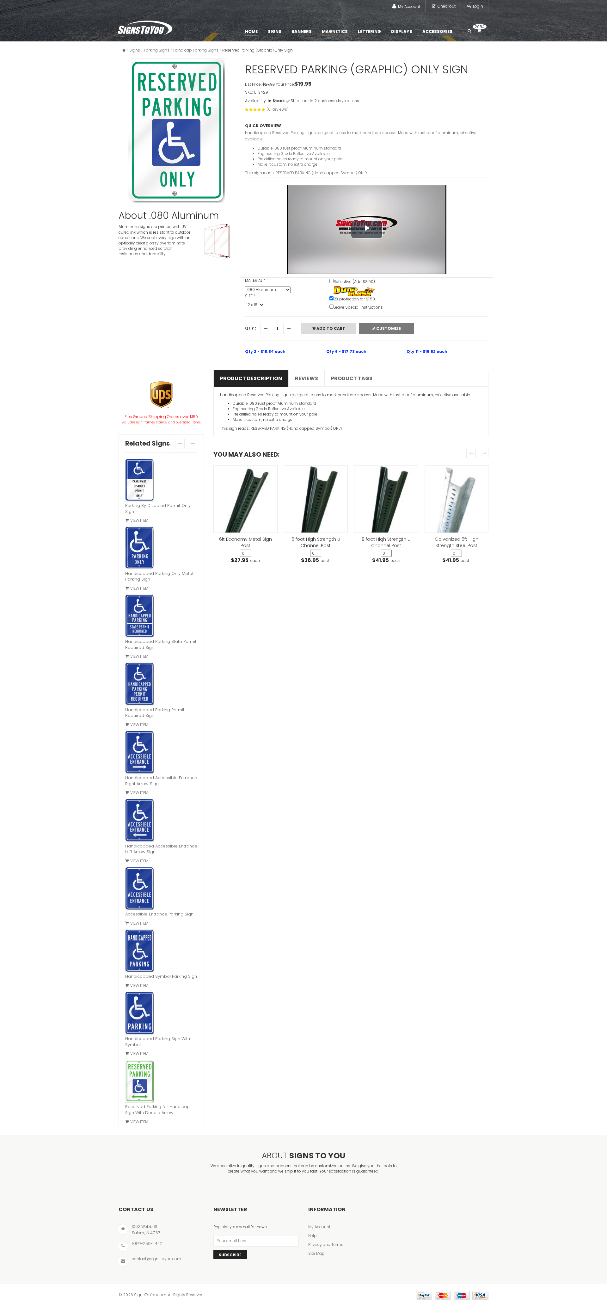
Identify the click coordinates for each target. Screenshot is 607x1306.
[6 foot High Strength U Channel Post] (316, 499)
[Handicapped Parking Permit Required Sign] (139, 684)
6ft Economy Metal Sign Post (245, 542)
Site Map (316, 1253)
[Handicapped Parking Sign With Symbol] (139, 1014)
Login (478, 6)
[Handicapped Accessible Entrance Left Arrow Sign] (139, 821)
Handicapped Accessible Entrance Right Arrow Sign (161, 781)
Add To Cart (330, 328)
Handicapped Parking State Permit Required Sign (160, 644)
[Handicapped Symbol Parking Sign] (139, 951)
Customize (388, 328)
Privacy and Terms (325, 1244)
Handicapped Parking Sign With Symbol (157, 1042)
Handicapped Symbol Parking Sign (161, 976)
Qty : (250, 328)
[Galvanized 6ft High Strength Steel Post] (457, 499)
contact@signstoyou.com (156, 1258)
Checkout (447, 6)
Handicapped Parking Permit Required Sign (154, 713)
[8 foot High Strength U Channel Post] (386, 499)
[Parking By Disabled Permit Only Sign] (139, 481)
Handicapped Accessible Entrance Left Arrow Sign (161, 849)
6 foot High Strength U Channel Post (315, 542)
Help (312, 1235)
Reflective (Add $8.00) (354, 281)
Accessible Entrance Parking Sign (159, 914)
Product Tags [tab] (351, 378)
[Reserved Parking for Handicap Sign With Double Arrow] (139, 1082)
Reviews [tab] (306, 378)
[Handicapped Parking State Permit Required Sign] (139, 616)
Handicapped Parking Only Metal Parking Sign (159, 576)
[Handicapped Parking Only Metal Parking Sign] (139, 548)
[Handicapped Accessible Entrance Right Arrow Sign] (139, 753)
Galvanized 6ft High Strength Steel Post (456, 542)
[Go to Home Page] (124, 50)
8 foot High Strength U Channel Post (386, 542)
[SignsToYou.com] (145, 26)
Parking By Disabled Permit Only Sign (158, 508)
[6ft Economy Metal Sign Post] (245, 499)
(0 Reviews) (278, 109)
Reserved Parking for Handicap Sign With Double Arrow (157, 1110)
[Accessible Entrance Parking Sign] (139, 889)
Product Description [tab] (251, 378)
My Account (409, 6)
